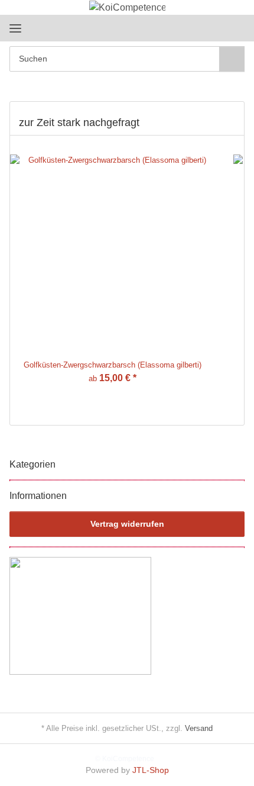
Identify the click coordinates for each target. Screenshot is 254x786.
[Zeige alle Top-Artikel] (231, 123)
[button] (198, 28)
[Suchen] (232, 59)
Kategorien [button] (32, 464)
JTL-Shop (150, 770)
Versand (199, 728)
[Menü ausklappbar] (15, 28)
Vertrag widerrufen (127, 524)
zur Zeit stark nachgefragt (79, 122)
